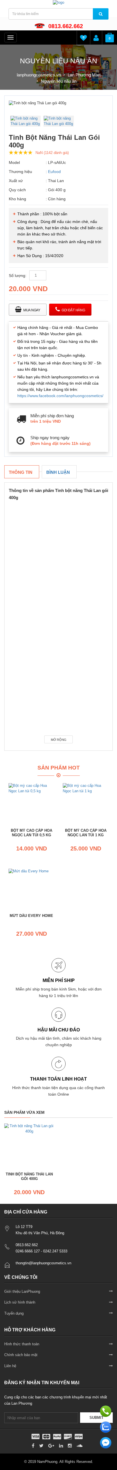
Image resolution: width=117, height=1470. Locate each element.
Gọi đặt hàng (73, 310)
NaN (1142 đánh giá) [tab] (52, 153)
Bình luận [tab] (58, 472)
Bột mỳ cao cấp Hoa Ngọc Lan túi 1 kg (85, 832)
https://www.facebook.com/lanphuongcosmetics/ (60, 395)
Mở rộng (58, 739)
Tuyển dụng (14, 1313)
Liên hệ (10, 1366)
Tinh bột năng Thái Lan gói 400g (29, 1176)
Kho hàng (17, 199)
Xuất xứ (16, 180)
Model (14, 162)
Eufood (54, 171)
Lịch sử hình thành (19, 1302)
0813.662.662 (65, 26)
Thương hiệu (20, 171)
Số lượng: (17, 275)
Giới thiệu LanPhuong (22, 1291)
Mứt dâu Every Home (31, 916)
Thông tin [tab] (20, 472)
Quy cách (17, 189)
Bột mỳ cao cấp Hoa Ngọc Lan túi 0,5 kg (31, 832)
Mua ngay (31, 310)
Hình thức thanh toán (21, 1344)
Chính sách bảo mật (20, 1355)
